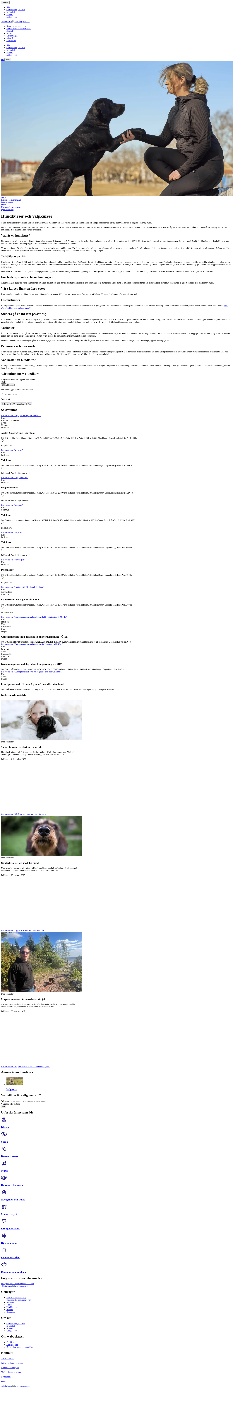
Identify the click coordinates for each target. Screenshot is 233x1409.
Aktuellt (9, 1309)
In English (10, 1326)
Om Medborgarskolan (15, 1323)
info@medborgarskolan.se (12, 1363)
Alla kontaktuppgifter (10, 1367)
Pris (29, 404)
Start (3, 197)
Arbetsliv (10, 1302)
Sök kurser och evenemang (12, 1101)
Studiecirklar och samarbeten (18, 1300)
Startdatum (21, 404)
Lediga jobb (11, 1331)
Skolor (9, 1305)
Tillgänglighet (12, 1344)
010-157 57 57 (7, 1358)
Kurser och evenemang (11, 200)
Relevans (5, 404)
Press (3, 1381)
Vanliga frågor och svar (11, 1372)
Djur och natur (7, 202)
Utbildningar (11, 1307)
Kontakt (9, 1328)
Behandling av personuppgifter (19, 1347)
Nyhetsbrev (6, 1377)
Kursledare (11, 1312)
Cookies (5, 2)
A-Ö (13, 404)
